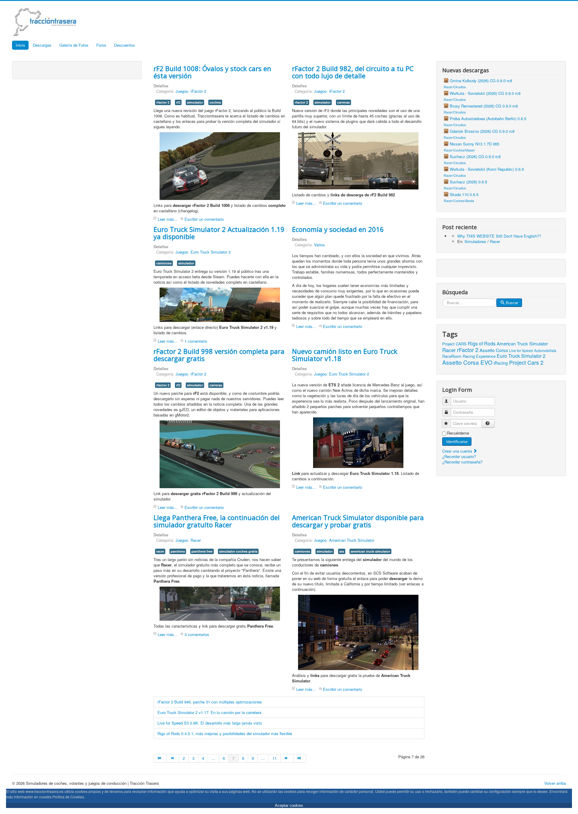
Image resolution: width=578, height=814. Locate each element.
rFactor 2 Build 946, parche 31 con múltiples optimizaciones (209, 702)
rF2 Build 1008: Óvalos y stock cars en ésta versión (212, 72)
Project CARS (454, 344)
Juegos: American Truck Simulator (344, 540)
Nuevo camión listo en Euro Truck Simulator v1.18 (344, 355)
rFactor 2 (467, 350)
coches (215, 102)
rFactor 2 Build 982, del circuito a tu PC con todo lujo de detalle (353, 72)
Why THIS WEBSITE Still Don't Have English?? (499, 236)
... (213, 758)
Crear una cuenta (457, 451)
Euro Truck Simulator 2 (521, 355)
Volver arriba (555, 783)
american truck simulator (370, 551)
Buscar (512, 302)
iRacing (501, 363)
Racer (495, 241)
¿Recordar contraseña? (462, 462)
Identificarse (457, 441)
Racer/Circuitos (455, 87)
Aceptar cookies (289, 805)
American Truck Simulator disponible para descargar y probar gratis (358, 521)
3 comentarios (197, 634)
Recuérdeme (458, 433)
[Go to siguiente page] (287, 758)
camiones (164, 263)
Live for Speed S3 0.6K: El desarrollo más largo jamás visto (209, 723)
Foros (101, 45)
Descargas (42, 45)
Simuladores (475, 241)
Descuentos (124, 45)
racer (160, 551)
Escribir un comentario (204, 219)
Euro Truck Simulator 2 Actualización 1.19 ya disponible (219, 233)
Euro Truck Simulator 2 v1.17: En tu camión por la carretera (209, 712)
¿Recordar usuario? (459, 456)
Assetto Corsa (494, 350)
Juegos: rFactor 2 (191, 91)
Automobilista (545, 350)
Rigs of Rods (482, 343)
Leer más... (168, 219)
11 (274, 758)
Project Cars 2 (526, 362)
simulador (195, 102)
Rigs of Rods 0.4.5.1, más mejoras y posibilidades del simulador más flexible (224, 733)
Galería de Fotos (74, 45)
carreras (343, 102)
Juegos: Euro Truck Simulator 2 (203, 252)
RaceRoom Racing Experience (469, 356)
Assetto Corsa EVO (467, 362)
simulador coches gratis (238, 551)
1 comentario (196, 341)
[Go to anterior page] (172, 758)
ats (341, 551)
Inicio (20, 45)
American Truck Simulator (522, 343)
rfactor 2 (162, 102)
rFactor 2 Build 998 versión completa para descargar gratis (219, 355)
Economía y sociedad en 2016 (338, 229)
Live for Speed (521, 350)
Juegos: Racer (188, 540)
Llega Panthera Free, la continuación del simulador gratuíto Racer (217, 521)
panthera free (202, 551)
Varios (319, 245)
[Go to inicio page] (160, 758)
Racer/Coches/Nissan (459, 150)
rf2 (178, 102)
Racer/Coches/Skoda (459, 200)
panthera (178, 551)
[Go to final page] (300, 758)
